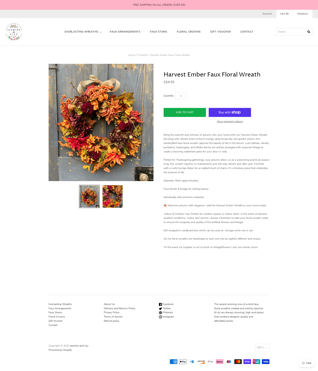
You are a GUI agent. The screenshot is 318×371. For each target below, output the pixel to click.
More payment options (230, 121)
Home (131, 55)
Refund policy (111, 321)
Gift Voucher (220, 31)
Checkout (302, 13)
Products (142, 55)
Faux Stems (158, 31)
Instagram (168, 316)
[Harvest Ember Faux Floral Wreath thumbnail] (89, 196)
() (284, 13)
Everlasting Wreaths (81, 31)
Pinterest (167, 312)
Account (267, 13)
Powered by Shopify (60, 350)
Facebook (168, 304)
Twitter (166, 308)
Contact (246, 31)
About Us (109, 304)
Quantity (169, 95)
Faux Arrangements (125, 31)
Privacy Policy (111, 312)
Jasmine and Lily (79, 345)
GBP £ (260, 347)
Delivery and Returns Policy (119, 308)
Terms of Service (113, 316)
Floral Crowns (189, 31)
